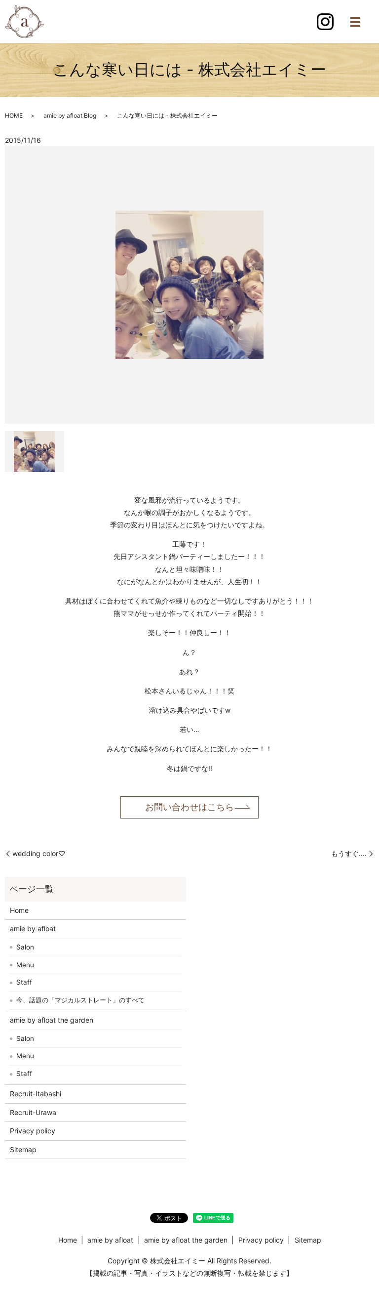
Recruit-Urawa (33, 1112)
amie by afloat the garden (51, 1020)
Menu (25, 965)
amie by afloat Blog (69, 115)
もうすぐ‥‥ (349, 853)
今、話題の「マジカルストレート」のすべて (80, 1000)
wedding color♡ (38, 853)
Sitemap (23, 1149)
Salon (25, 947)
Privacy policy (32, 1130)
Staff (24, 982)
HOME (14, 115)
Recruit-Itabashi (35, 1093)
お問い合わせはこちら (189, 807)
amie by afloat (33, 928)
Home (19, 910)
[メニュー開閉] (355, 22)
